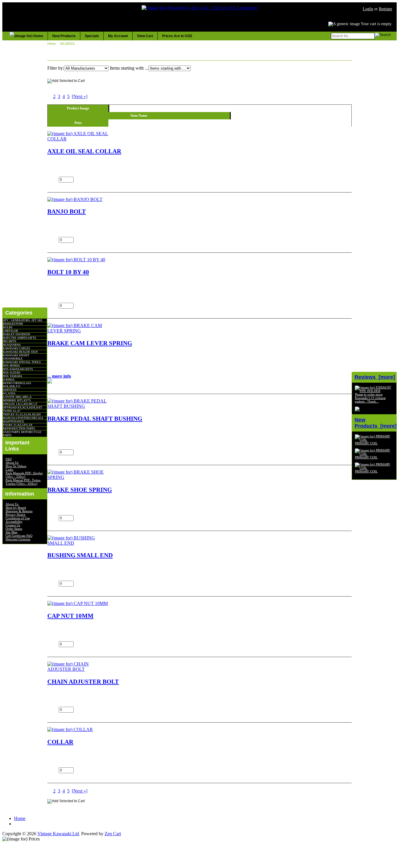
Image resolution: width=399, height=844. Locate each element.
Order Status (14, 528)
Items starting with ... (129, 68)
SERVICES (10, 389)
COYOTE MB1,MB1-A (17, 396)
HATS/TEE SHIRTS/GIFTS (19, 337)
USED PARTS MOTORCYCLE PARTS (22, 433)
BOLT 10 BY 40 (68, 272)
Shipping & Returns (19, 511)
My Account (118, 36)
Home (51, 43)
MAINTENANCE (13, 421)
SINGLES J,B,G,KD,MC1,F (20, 403)
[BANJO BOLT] (75, 199)
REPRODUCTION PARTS (19, 428)
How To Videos (16, 466)
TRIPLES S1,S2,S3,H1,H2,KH (22, 414)
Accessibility (14, 521)
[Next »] (79, 96)
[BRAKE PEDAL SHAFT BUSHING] (77, 406)
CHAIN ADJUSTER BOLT (83, 681)
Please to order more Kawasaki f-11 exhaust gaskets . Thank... (370, 398)
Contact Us (13, 525)
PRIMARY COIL (366, 443)
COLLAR (60, 741)
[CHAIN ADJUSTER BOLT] (77, 669)
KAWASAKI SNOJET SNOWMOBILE (16, 357)
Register (385, 9)
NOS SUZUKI (11, 372)
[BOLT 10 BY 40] (76, 259)
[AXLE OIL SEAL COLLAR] (77, 138)
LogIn (368, 9)
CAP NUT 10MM (70, 615)
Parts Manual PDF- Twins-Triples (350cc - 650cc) (23, 481)
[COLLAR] (70, 729)
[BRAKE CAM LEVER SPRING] (77, 330)
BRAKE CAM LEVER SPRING (89, 343)
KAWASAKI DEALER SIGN (20, 351)
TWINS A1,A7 (11, 410)
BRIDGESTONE (13, 323)
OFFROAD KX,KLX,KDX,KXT (22, 407)
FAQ (9, 459)
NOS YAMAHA (12, 376)
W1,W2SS (9, 393)
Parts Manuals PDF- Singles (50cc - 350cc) (24, 474)
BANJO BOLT (66, 211)
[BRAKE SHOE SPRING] (77, 477)
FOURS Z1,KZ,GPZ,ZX (17, 425)
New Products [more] (376, 423)
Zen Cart (113, 833)
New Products (64, 36)
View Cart (145, 36)
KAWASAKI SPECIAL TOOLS (22, 362)
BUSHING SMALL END (80, 555)
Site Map (12, 532)
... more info (59, 376)
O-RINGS (9, 379)
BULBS (8, 327)
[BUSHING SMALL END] (77, 543)
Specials (92, 36)
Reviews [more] (375, 377)
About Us (12, 462)
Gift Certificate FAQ (19, 535)
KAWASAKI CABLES (16, 348)
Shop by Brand (16, 507)
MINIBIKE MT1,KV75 (17, 400)
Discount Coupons (18, 539)
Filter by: (55, 68)
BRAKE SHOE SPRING (79, 489)
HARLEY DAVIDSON (16, 334)
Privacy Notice (15, 514)
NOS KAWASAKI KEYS (18, 369)
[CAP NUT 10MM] (77, 603)
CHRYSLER (10, 330)
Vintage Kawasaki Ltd (58, 833)
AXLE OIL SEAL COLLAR (84, 151)
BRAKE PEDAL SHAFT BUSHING (94, 418)
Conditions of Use (18, 518)
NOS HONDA (11, 365)
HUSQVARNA (12, 344)
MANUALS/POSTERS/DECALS (23, 418)
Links (9, 469)
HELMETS (9, 341)
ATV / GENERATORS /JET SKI (22, 320)
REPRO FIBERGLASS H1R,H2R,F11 (17, 384)
